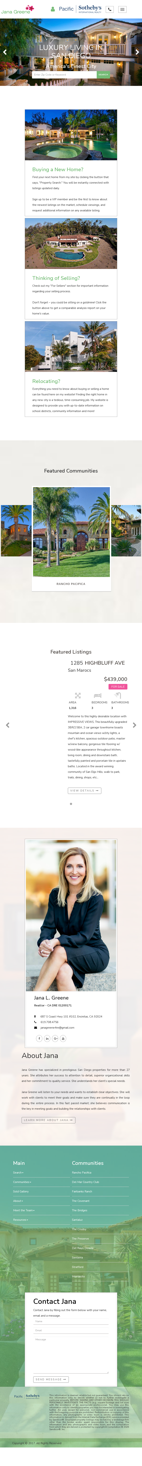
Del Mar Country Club (85, 1182)
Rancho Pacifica (81, 1172)
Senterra (77, 1257)
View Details (83, 790)
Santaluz (77, 1220)
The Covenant (80, 1201)
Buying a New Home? (57, 169)
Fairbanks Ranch (82, 1191)
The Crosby (79, 1229)
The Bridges (79, 1210)
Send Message (49, 1379)
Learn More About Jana (47, 1120)
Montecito (78, 1276)
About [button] (17, 1201)
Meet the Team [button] (23, 1210)
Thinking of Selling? (56, 278)
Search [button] (17, 1172)
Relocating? (46, 381)
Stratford (77, 1267)
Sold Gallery (21, 1191)
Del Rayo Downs (83, 1248)
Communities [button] (21, 1182)
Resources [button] (19, 1220)
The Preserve (80, 1239)
